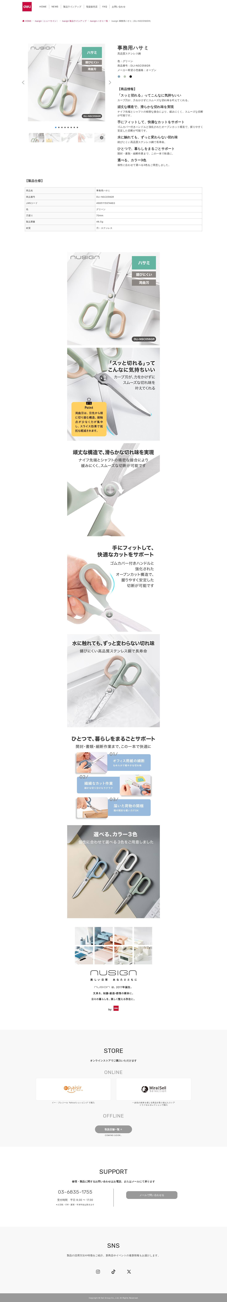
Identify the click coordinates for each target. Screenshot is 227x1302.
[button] (23, 82)
